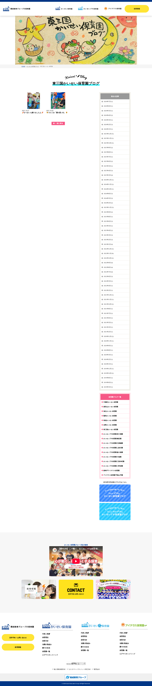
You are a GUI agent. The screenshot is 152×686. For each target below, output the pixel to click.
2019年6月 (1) (108, 382)
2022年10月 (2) (109, 258)
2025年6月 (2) (108, 161)
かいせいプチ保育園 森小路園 (113, 452)
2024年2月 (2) (108, 203)
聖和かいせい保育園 (110, 416)
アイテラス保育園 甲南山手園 (113, 475)
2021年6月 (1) (108, 318)
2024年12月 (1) (109, 180)
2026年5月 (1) (108, 111)
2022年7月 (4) (108, 272)
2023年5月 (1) (108, 226)
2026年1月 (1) (108, 129)
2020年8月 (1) (108, 350)
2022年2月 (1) (108, 290)
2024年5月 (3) (108, 198)
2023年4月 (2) (108, 230)
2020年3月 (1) (108, 355)
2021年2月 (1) (108, 332)
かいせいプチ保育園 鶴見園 (112, 439)
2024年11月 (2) (109, 184)
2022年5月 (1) (108, 281)
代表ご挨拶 (46, 634)
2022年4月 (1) (108, 286)
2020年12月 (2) (109, 336)
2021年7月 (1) (108, 313)
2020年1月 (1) (108, 364)
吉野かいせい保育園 (110, 425)
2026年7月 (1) (108, 101)
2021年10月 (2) (109, 304)
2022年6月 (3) (108, 276)
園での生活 (46, 648)
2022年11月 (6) (109, 253)
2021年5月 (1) (108, 322)
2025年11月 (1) (109, 138)
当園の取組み (47, 644)
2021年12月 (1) (109, 295)
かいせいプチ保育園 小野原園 (113, 466)
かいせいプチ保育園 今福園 (112, 457)
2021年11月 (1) (109, 299)
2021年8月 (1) (108, 309)
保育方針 (45, 641)
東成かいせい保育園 (110, 420)
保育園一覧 (46, 651)
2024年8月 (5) (108, 193)
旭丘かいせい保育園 (110, 411)
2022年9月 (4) (108, 262)
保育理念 (45, 637)
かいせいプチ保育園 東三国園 (113, 434)
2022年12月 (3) (109, 249)
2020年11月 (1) (109, 341)
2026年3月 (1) (108, 120)
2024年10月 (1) (109, 189)
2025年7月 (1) (108, 157)
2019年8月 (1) (108, 378)
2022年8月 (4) (108, 267)
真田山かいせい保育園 (110, 407)
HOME (23, 66)
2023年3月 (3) (108, 235)
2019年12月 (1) (109, 368)
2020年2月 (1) (108, 359)
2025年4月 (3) (108, 170)
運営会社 (97, 669)
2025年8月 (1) (108, 152)
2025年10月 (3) (109, 143)
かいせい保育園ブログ (33, 66)
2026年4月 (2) (108, 115)
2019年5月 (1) (108, 387)
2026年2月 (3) (108, 124)
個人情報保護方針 (60, 669)
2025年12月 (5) (109, 134)
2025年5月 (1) (108, 166)
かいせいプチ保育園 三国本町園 (113, 461)
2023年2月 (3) (108, 239)
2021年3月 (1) (108, 327)
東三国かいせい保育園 (110, 429)
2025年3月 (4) (108, 175)
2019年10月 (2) (109, 373)
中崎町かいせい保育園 (110, 402)
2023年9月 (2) (108, 212)
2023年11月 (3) (109, 207)
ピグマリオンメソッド (50, 655)
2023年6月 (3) (108, 221)
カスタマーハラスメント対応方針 (80, 669)
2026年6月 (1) (108, 106)
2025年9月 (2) (108, 147)
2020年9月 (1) (108, 345)
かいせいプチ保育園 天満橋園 (113, 443)
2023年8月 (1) (108, 216)
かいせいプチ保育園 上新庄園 (113, 448)
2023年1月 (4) (108, 244)
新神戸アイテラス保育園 (111, 470)
